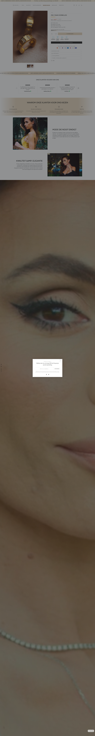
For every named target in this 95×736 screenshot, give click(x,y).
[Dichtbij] (61, 361)
